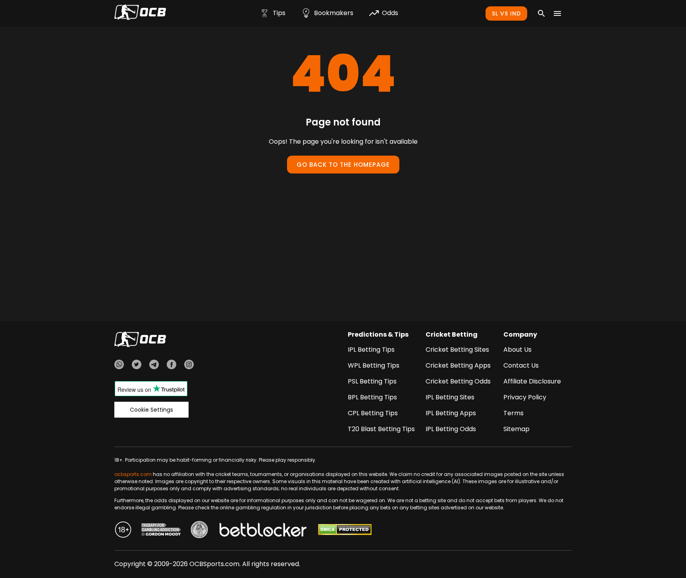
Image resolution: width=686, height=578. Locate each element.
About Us (517, 349)
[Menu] (557, 13)
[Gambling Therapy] (161, 530)
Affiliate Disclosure (532, 381)
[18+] (123, 531)
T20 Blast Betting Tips (381, 429)
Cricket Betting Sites (457, 349)
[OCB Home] (140, 13)
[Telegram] (154, 366)
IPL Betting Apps (451, 413)
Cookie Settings (151, 410)
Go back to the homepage (343, 164)
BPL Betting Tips (372, 397)
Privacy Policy (524, 397)
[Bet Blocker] (263, 531)
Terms (513, 413)
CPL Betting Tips (373, 413)
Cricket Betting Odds (458, 381)
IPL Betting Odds (451, 429)
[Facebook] (171, 366)
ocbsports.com (133, 474)
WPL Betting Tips (373, 365)
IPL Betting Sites (450, 397)
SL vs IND (506, 13)
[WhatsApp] (119, 366)
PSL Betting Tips (372, 381)
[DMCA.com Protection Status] (345, 531)
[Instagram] (189, 366)
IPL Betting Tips (371, 349)
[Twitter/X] (136, 366)
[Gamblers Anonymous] (199, 531)
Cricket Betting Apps (458, 365)
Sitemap (516, 429)
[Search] (541, 13)
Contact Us (521, 365)
